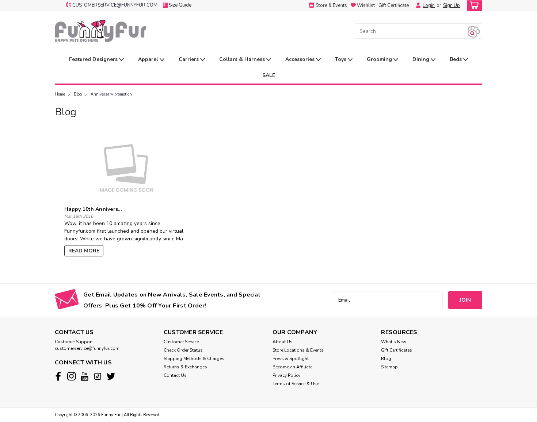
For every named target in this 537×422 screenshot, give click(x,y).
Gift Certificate (393, 5)
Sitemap (389, 367)
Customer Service (181, 342)
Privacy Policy (286, 375)
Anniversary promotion (111, 94)
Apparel (149, 59)
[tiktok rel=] (97, 376)
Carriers (189, 59)
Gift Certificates (396, 350)
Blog (78, 94)
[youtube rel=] (84, 376)
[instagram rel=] (71, 376)
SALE (268, 75)
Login (429, 5)
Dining (421, 59)
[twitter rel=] (110, 376)
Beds (456, 59)
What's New (393, 342)
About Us (283, 342)
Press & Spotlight (291, 358)
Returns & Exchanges (185, 367)
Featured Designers (94, 59)
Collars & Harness (242, 59)
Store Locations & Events (298, 350)
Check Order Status (183, 350)
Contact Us (175, 375)
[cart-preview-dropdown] (473, 5)
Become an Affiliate (292, 367)
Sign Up (451, 5)
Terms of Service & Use (296, 384)
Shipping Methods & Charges (194, 358)
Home (60, 94)
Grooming (380, 59)
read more (83, 250)
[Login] (416, 5)
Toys (341, 59)
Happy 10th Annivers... (93, 209)
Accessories (300, 59)
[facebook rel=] (58, 376)
